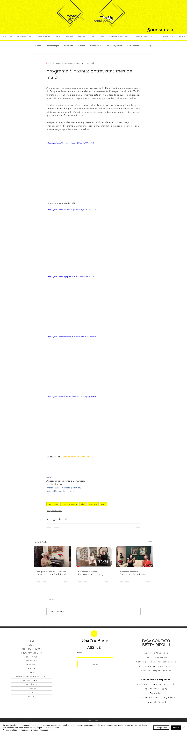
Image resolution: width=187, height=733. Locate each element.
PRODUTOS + (31, 664)
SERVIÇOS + (31, 661)
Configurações (161, 727)
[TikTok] (172, 30)
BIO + (31, 645)
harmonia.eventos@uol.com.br (156, 666)
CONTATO (31, 696)
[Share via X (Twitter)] (54, 519)
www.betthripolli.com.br (156, 671)
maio (103, 504)
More (129, 45)
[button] (150, 46)
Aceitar (176, 727)
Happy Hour (95, 45)
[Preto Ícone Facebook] (164, 30)
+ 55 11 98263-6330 (156, 657)
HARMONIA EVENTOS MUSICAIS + (31, 676)
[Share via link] (66, 519)
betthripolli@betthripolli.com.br (156, 662)
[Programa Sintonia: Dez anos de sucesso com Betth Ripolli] (52, 556)
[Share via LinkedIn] (60, 519)
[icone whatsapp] (149, 30)
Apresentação (53, 45)
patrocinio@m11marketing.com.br (156, 698)
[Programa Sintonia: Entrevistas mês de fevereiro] (134, 556)
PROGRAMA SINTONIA (31, 653)
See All (150, 541)
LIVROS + (31, 672)
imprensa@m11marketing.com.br (156, 684)
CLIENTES (31, 688)
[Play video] (93, 421)
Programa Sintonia (69, 504)
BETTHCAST (31, 657)
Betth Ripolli (53, 504)
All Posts (37, 45)
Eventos (81, 45)
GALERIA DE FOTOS (32, 680)
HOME (31, 641)
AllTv (83, 504)
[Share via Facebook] (47, 519)
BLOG (31, 692)
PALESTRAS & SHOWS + (31, 649)
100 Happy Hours (114, 45)
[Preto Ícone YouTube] (153, 30)
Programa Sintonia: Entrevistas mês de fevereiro (133, 573)
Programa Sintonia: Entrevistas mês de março (91, 573)
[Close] (183, 727)
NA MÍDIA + (31, 684)
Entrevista (68, 45)
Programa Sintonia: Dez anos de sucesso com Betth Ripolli (51, 573)
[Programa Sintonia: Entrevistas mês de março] (93, 556)
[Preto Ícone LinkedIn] (168, 30)
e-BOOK (31, 668)
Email (79, 653)
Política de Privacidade (39, 730)
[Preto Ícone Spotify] (160, 30)
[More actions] (139, 63)
